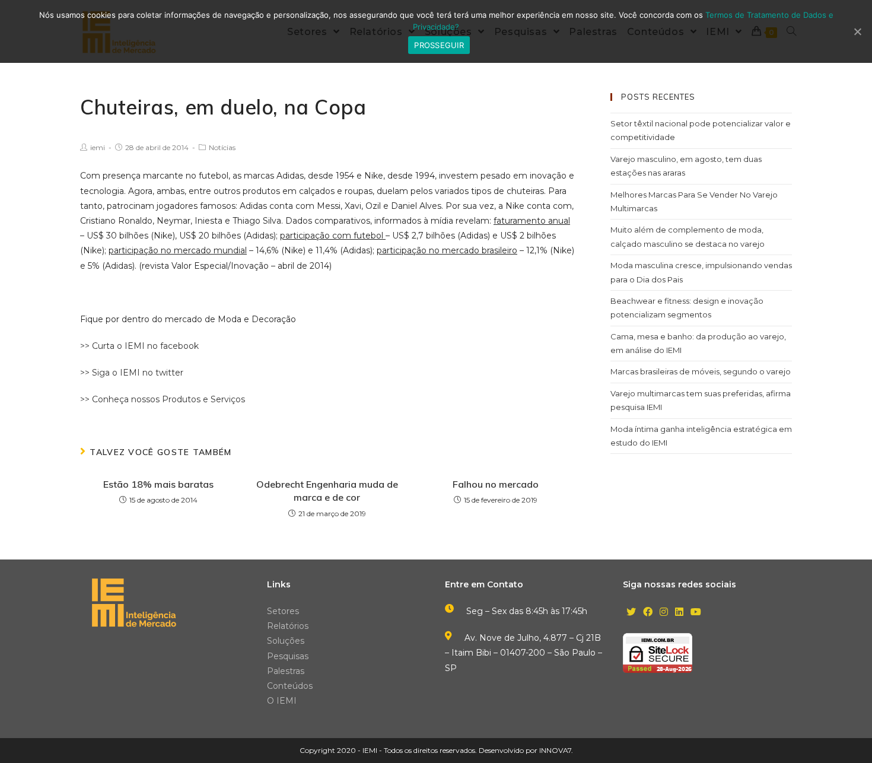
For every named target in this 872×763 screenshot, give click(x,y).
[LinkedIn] (679, 612)
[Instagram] (664, 612)
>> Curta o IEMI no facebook (139, 346)
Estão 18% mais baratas (158, 484)
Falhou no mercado (496, 484)
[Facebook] (648, 612)
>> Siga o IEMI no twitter (131, 372)
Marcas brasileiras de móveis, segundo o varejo (700, 371)
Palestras (285, 671)
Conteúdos (290, 686)
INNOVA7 (555, 750)
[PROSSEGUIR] (857, 31)
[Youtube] (695, 612)
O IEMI (282, 700)
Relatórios (287, 626)
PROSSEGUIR (439, 45)
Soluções (285, 640)
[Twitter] (631, 612)
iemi (97, 147)
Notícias (222, 147)
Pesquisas (287, 656)
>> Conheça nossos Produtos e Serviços (162, 399)
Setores (283, 611)
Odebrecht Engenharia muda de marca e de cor (327, 490)
